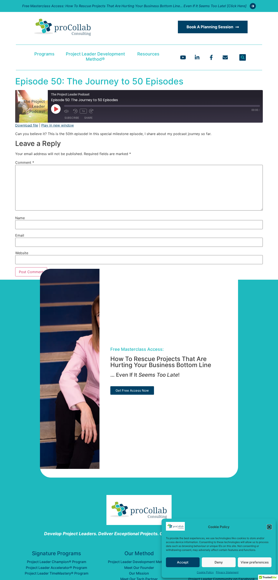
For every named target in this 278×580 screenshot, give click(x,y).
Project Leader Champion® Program (56, 562)
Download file (26, 125)
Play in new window (57, 125)
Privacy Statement (227, 572)
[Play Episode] (56, 109)
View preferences (255, 562)
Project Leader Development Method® (95, 56)
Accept (183, 562)
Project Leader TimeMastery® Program (56, 573)
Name (20, 218)
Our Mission (139, 573)
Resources (148, 54)
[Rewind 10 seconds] (75, 111)
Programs (44, 54)
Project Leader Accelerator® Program (56, 567)
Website (21, 253)
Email (19, 235)
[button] (269, 527)
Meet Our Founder (139, 567)
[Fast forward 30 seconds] (92, 111)
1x (83, 111)
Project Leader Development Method (139, 562)
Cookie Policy (205, 572)
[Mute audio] (67, 111)
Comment (24, 162)
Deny (219, 562)
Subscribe (72, 118)
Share (88, 118)
